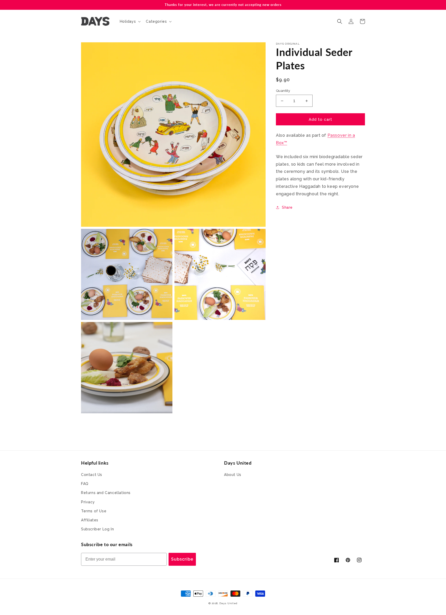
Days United (228, 603)
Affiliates (89, 520)
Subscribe (182, 559)
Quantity (283, 91)
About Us (232, 475)
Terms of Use (93, 511)
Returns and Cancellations (106, 493)
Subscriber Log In (97, 529)
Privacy (88, 502)
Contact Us (91, 475)
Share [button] (287, 207)
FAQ (85, 484)
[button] (130, 21)
